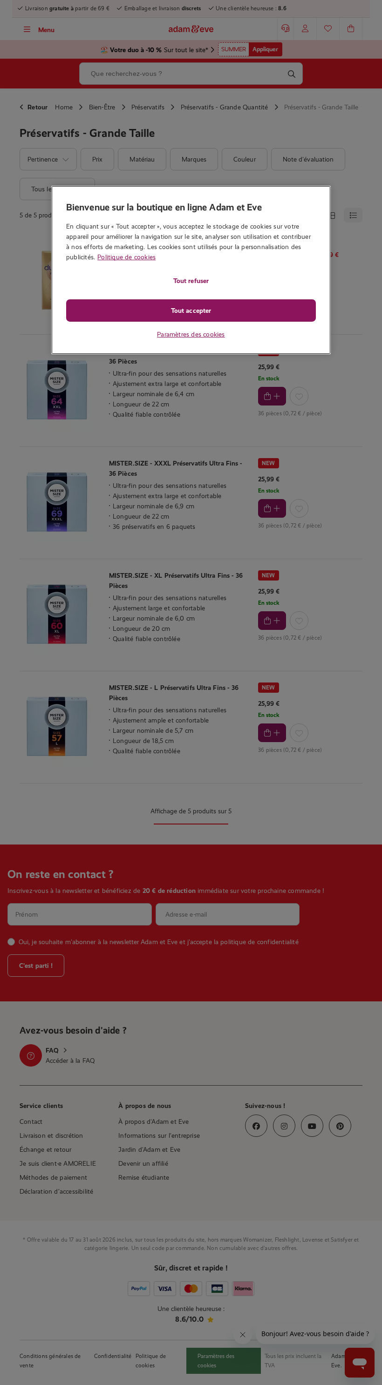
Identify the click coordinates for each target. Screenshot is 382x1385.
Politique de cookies (126, 257)
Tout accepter (191, 310)
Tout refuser (191, 280)
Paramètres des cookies (191, 334)
